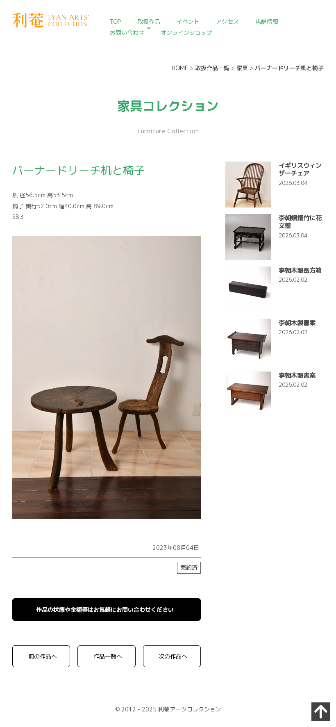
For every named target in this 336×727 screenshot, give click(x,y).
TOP (115, 21)
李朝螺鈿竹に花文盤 (300, 221)
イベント (188, 21)
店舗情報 (266, 21)
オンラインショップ (186, 32)
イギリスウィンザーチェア (300, 169)
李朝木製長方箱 (300, 270)
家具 (242, 68)
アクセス (227, 21)
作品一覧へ (107, 656)
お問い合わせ (127, 32)
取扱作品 (148, 21)
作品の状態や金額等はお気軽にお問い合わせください (105, 609)
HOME (180, 68)
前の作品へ (42, 656)
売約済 (189, 567)
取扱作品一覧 (212, 68)
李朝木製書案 (297, 322)
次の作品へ (173, 656)
